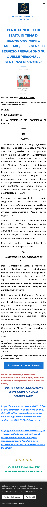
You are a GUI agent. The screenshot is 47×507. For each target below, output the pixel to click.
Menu (44, 3)
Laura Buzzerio (27, 97)
